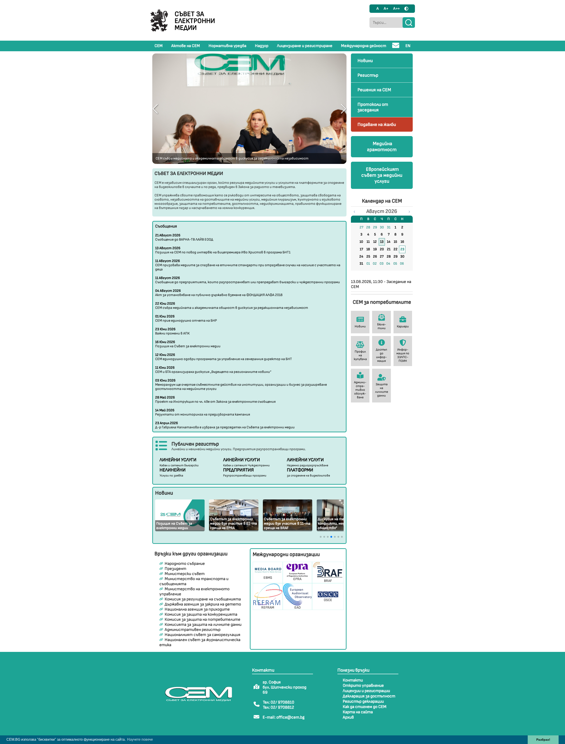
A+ (386, 8)
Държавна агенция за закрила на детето (203, 604)
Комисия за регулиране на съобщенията (203, 599)
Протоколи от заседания (373, 107)
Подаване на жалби (377, 124)
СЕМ (158, 45)
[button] (155, 109)
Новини (365, 60)
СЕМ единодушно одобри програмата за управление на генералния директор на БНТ (223, 357)
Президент (175, 568)
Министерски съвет (185, 573)
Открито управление (363, 685)
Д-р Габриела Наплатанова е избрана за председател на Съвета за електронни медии (225, 425)
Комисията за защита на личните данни (203, 624)
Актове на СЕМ (185, 45)
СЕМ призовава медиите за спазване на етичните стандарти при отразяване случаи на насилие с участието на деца (247, 265)
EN (408, 45)
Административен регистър (192, 629)
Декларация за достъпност (369, 696)
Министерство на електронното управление (194, 591)
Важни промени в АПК (172, 331)
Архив (348, 717)
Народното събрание (185, 563)
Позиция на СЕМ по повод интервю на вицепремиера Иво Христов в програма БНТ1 (222, 250)
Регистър (368, 75)
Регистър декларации (363, 701)
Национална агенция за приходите (197, 609)
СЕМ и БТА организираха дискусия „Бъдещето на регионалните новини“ (213, 370)
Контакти (353, 680)
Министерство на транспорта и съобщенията (193, 581)
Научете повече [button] (140, 739)
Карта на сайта (358, 712)
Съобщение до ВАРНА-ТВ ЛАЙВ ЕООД (184, 237)
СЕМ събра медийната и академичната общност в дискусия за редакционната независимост (232, 158)
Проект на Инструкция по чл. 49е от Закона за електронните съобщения (215, 399)
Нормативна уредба (227, 45)
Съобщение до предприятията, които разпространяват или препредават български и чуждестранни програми (247, 280)
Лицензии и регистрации (366, 690)
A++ (396, 8)
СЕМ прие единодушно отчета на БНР (186, 318)
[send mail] (395, 47)
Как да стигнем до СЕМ (364, 706)
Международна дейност (363, 45)
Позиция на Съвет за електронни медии (187, 344)
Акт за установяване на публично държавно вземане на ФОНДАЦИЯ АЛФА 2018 (218, 293)
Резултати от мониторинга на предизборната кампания (202, 412)
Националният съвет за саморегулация (202, 634)
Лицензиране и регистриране (304, 45)
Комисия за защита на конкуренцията (201, 614)
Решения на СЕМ (374, 90)
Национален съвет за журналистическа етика (199, 642)
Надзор (261, 45)
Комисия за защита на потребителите (202, 619)
